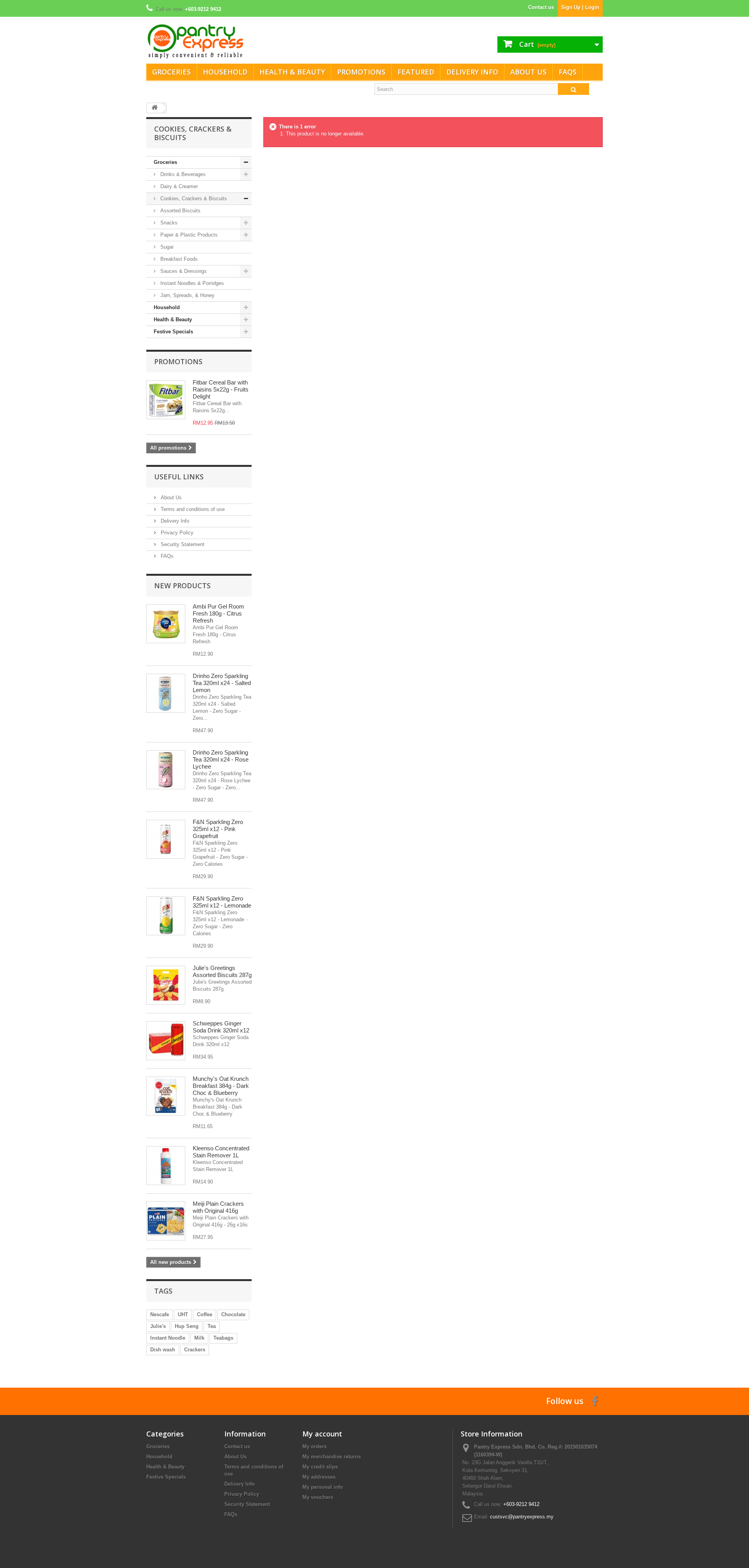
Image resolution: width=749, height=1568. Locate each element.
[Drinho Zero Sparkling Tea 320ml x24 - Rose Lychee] (165, 769)
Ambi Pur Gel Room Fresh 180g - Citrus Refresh (218, 613)
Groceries (171, 72)
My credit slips (320, 1467)
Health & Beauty (292, 72)
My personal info (322, 1487)
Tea (212, 1326)
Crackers (194, 1350)
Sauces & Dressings (183, 271)
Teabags (223, 1338)
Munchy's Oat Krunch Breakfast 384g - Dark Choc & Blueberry (221, 1085)
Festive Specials (173, 332)
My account (322, 1433)
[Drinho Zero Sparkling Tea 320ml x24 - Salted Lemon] (165, 693)
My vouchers (317, 1497)
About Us (528, 72)
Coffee (204, 1314)
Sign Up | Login (580, 7)
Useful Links (179, 476)
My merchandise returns (331, 1456)
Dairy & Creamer (178, 186)
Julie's (158, 1326)
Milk (199, 1338)
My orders (314, 1446)
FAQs (568, 72)
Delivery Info (472, 72)
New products (182, 585)
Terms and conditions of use (192, 509)
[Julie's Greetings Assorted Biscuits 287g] (165, 985)
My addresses (318, 1477)
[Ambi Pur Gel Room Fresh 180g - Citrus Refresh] (165, 623)
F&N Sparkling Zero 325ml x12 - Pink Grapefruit (218, 829)
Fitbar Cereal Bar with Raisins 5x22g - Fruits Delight (220, 389)
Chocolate (233, 1314)
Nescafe (159, 1314)
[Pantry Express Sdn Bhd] (257, 41)
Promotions (361, 72)
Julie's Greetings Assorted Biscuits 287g (222, 971)
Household (225, 72)
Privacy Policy (176, 533)
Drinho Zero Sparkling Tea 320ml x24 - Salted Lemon (222, 683)
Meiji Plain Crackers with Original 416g (218, 1207)
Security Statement (181, 544)
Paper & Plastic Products (188, 235)
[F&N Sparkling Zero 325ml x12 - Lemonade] (165, 915)
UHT (183, 1314)
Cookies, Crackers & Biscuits (193, 198)
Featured (416, 72)
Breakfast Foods (178, 259)
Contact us (541, 7)
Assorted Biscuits (180, 211)
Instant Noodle (167, 1338)
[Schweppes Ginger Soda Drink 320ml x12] (165, 1040)
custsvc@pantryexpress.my (522, 1517)
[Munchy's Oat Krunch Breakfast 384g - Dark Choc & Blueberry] (165, 1096)
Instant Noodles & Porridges (191, 283)
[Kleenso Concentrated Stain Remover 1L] (165, 1165)
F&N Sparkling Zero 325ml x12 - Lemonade (222, 902)
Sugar (166, 247)
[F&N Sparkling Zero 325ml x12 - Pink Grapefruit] (165, 839)
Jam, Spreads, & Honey (187, 295)
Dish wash (162, 1350)
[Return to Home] (154, 108)
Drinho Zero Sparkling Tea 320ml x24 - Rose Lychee (220, 759)
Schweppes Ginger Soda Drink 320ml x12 (221, 1027)
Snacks (168, 223)
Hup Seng (187, 1326)
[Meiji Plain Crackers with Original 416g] (165, 1221)
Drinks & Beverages (182, 174)
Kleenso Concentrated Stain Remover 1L (221, 1152)
